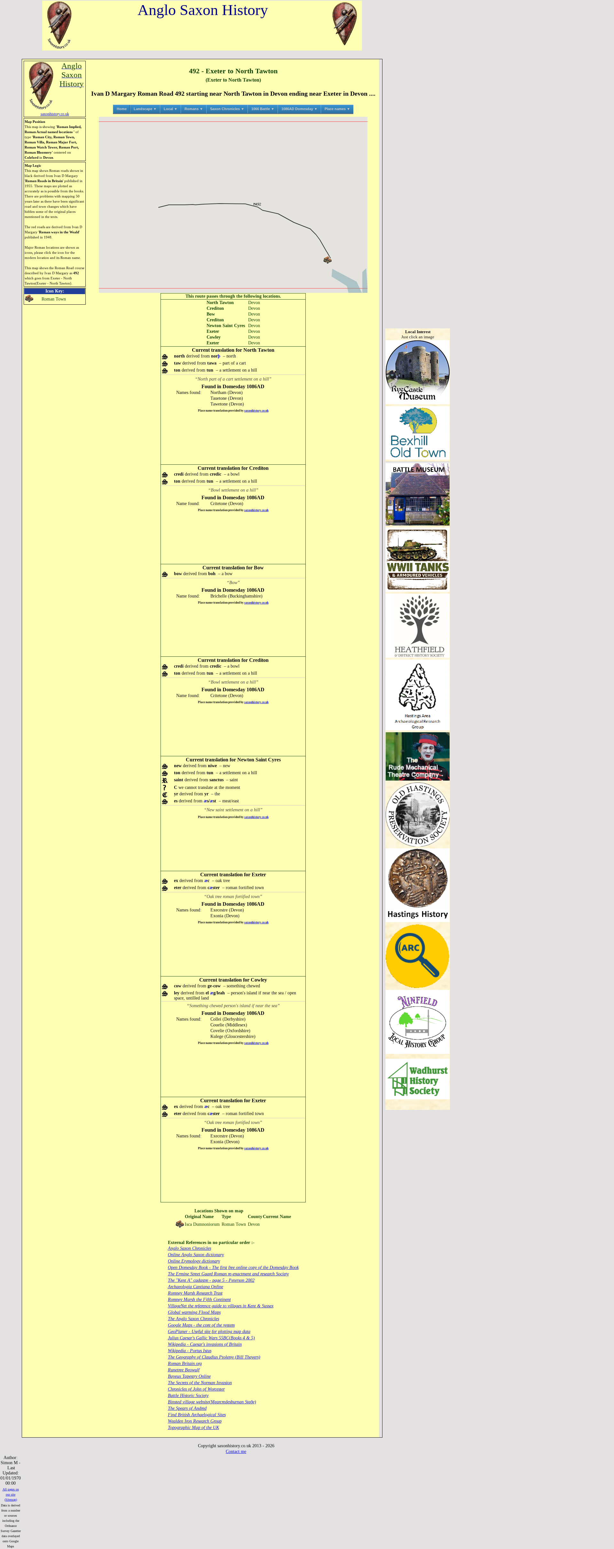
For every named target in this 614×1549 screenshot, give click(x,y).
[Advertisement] (233, 438)
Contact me (236, 1451)
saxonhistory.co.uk (256, 410)
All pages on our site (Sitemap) (11, 1494)
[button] (327, 260)
